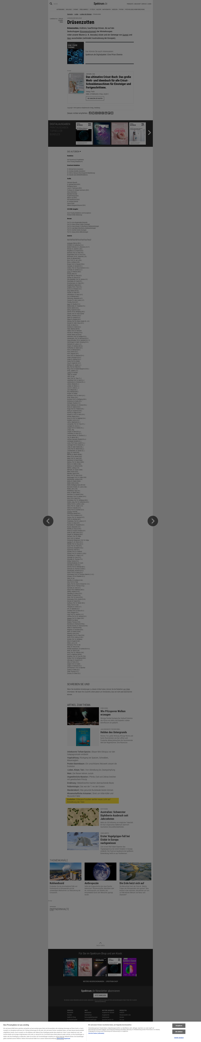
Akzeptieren (179, 1026)
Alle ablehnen (179, 1031)
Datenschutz (60, 1038)
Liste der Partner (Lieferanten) (96, 1033)
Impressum (67, 1038)
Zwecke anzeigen (179, 1037)
